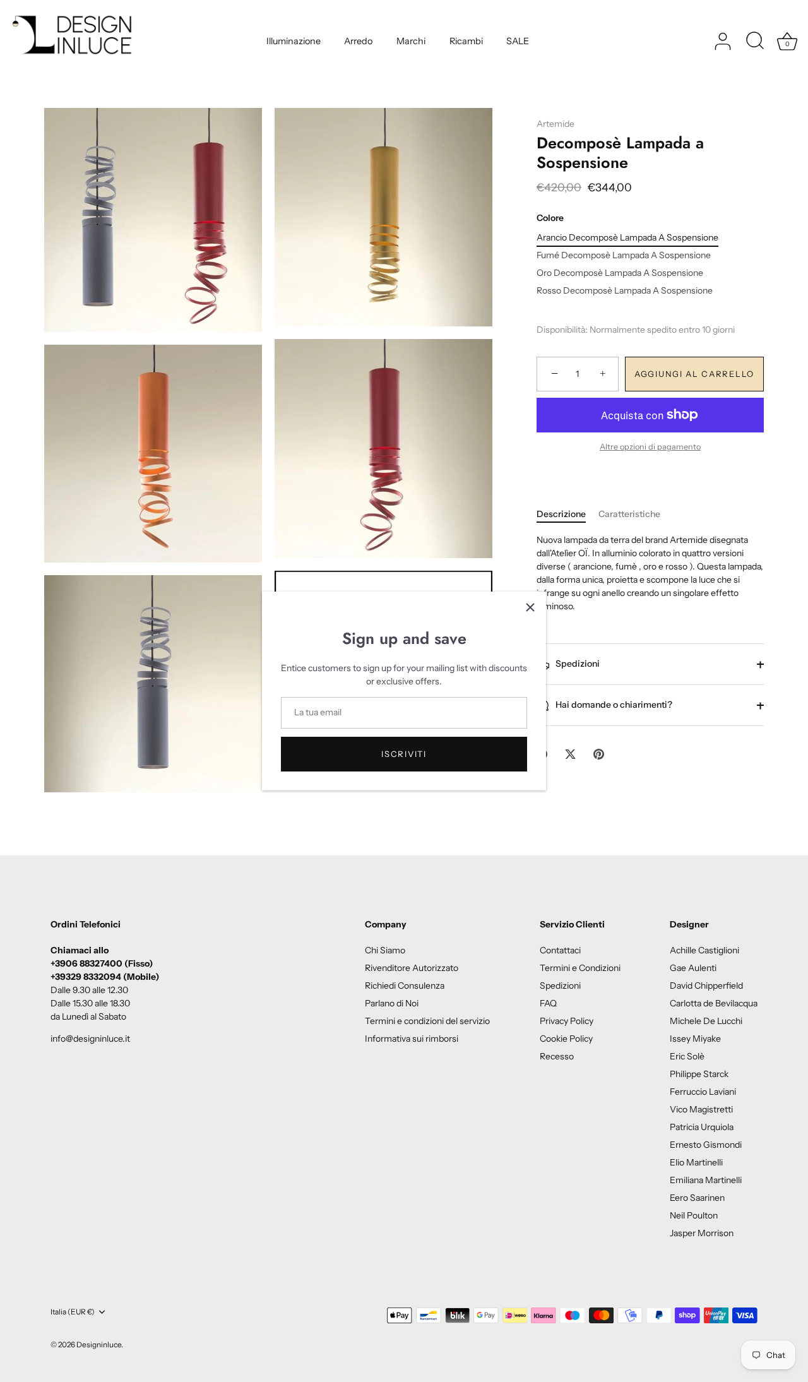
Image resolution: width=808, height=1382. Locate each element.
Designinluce (98, 1344)
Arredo (358, 41)
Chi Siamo (385, 950)
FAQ (548, 1003)
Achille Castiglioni (704, 950)
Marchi (410, 41)
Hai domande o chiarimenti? (613, 704)
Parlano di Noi (392, 1003)
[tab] (567, 514)
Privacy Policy (566, 1021)
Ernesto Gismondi (706, 1144)
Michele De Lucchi (706, 1021)
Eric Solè (687, 1056)
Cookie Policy (566, 1038)
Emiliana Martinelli (706, 1180)
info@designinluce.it (90, 1038)
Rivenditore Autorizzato (411, 968)
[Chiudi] (530, 607)
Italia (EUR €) (72, 1312)
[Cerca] (755, 42)
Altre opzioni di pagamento (650, 447)
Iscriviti (403, 754)
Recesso (557, 1056)
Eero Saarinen (697, 1197)
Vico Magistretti (701, 1109)
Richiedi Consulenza (404, 985)
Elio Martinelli (696, 1162)
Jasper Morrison (702, 1233)
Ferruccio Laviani (703, 1091)
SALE (517, 41)
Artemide (555, 123)
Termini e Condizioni (580, 968)
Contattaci (560, 950)
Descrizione (561, 514)
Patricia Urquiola (702, 1127)
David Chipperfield (706, 985)
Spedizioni (577, 663)
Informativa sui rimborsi (411, 1038)
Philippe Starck (699, 1074)
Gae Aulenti (693, 968)
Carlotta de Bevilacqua (714, 1003)
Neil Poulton (694, 1215)
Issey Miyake (695, 1038)
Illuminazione (293, 41)
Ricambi (466, 41)
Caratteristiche (629, 514)
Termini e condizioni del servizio (427, 1021)
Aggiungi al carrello (694, 374)
